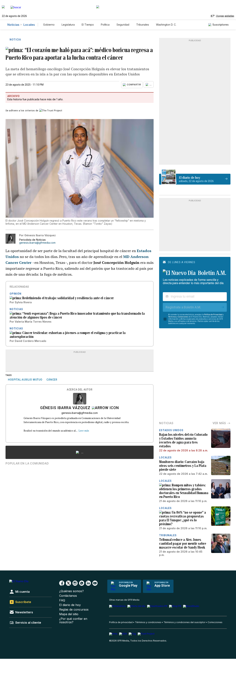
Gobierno (49, 24)
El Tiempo (88, 24)
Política (105, 24)
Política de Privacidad (213, 315)
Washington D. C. (166, 24)
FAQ (62, 600)
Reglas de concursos (73, 609)
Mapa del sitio (68, 614)
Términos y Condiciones (178, 317)
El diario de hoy (70, 605)
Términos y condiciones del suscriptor (184, 622)
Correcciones (215, 622)
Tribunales (142, 24)
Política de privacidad (121, 622)
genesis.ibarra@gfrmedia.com (37, 242)
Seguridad (123, 24)
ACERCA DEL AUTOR (79, 389)
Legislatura (68, 24)
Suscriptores (220, 24)
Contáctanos (68, 596)
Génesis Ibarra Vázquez (65, 408)
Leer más (84, 430)
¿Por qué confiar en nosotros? (73, 620)
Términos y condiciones (148, 622)
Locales (29, 24)
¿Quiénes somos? (71, 591)
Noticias (13, 24)
